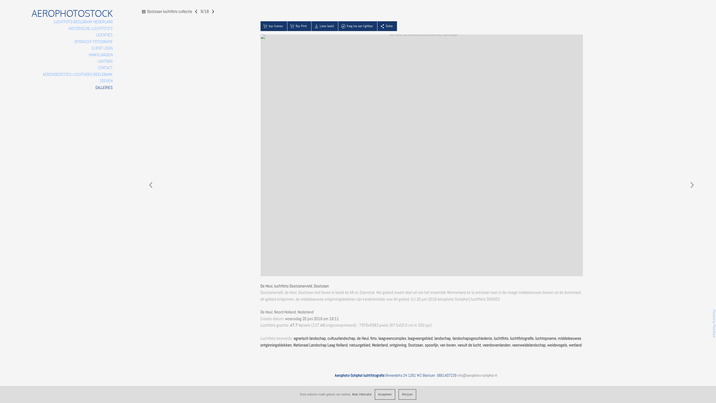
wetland (575, 345)
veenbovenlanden (496, 345)
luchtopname (545, 338)
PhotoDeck (714, 331)
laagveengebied (420, 338)
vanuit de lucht (469, 345)
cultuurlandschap (341, 338)
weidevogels (557, 345)
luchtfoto (501, 338)
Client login (102, 48)
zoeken (106, 80)
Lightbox (105, 61)
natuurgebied (359, 345)
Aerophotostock (72, 13)
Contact (105, 67)
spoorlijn (431, 345)
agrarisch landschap (310, 338)
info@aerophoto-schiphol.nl (477, 375)
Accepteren (385, 394)
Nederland (306, 312)
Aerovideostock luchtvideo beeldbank (78, 74)
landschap (442, 338)
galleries (104, 87)
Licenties (104, 35)
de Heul (363, 338)
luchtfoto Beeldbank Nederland (83, 21)
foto (373, 338)
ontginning (398, 345)
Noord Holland (285, 312)
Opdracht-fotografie (93, 41)
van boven (448, 345)
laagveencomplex (392, 338)
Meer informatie (361, 394)
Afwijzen (407, 394)
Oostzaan (415, 345)
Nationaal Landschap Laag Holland (320, 345)
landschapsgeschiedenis (472, 338)
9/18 (204, 11)
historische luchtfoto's (91, 28)
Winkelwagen (101, 54)
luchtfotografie (522, 338)
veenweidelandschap (529, 345)
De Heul (266, 312)
